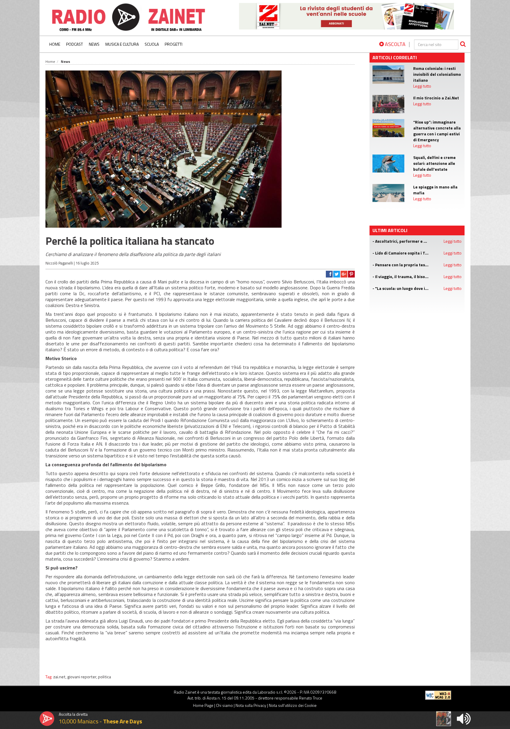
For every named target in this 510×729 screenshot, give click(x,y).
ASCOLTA (395, 44)
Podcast (74, 44)
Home (54, 44)
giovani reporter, (82, 677)
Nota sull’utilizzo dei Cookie (293, 705)
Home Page (203, 705)
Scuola (152, 44)
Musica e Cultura (122, 44)
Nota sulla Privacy (251, 705)
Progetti (173, 44)
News (94, 44)
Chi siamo (224, 705)
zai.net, (60, 677)
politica (104, 677)
